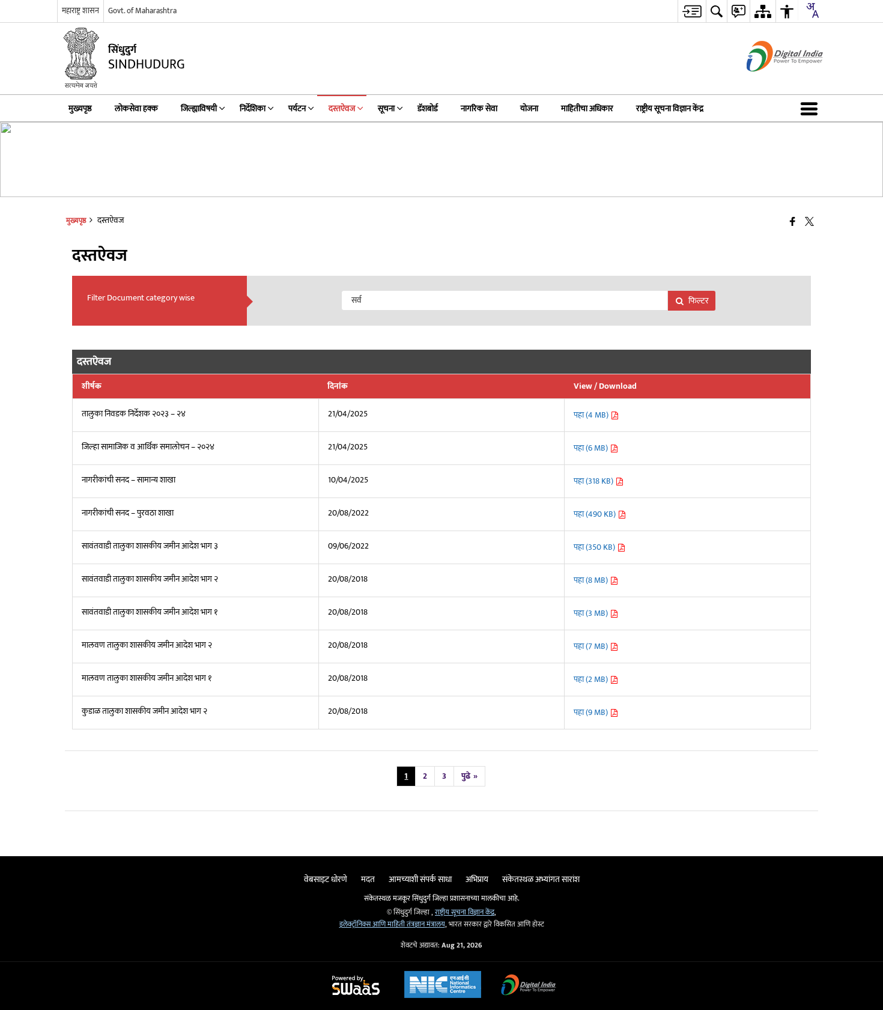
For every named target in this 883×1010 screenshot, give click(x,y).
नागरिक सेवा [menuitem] (479, 108)
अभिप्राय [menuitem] (477, 879)
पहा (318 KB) (594, 481)
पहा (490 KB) (595, 514)
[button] (811, 108)
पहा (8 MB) (592, 580)
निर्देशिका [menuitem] (253, 108)
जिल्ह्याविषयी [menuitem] (199, 108)
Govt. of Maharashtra (142, 10)
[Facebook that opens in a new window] (792, 222)
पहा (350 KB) (595, 547)
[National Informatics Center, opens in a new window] (442, 986)
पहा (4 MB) (592, 415)
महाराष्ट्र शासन (80, 10)
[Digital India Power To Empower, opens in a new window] (528, 986)
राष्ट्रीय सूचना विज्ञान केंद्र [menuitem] (669, 108)
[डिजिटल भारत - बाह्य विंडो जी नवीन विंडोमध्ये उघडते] (770, 82)
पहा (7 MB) (592, 646)
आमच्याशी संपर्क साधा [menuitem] (420, 879)
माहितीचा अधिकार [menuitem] (587, 108)
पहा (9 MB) (592, 712)
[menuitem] (692, 11)
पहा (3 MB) (592, 613)
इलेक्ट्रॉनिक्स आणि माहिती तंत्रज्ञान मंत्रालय (392, 924)
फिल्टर (698, 301)
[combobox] (812, 10)
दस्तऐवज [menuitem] (342, 108)
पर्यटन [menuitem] (297, 108)
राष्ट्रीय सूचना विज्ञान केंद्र (464, 912)
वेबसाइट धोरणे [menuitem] (325, 879)
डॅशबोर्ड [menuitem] (427, 108)
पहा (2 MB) (592, 679)
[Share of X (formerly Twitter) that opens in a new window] (809, 222)
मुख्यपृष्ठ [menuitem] (80, 108)
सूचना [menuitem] (386, 108)
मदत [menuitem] (368, 879)
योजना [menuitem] (529, 108)
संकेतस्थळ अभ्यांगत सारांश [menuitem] (541, 879)
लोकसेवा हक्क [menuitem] (136, 108)
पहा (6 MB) (592, 448)
